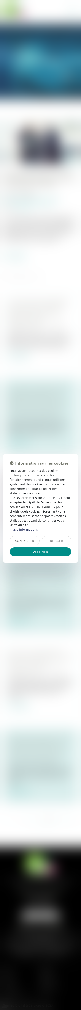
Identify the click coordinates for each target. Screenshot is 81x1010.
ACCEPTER (40, 552)
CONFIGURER (24, 541)
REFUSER (56, 541)
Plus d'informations (24, 529)
